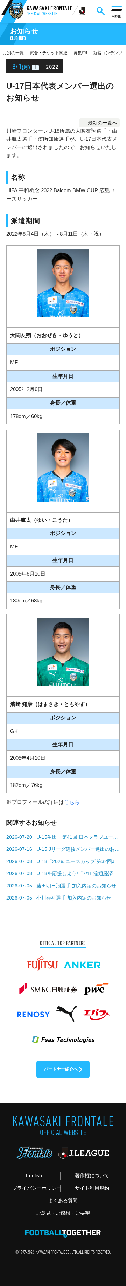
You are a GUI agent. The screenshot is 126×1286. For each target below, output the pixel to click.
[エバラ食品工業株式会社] (96, 1010)
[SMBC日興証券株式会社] (47, 985)
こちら (72, 802)
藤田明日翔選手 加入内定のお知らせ (76, 885)
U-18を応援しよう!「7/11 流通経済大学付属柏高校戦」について (78, 873)
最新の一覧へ (102, 122)
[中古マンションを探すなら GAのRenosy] (33, 1010)
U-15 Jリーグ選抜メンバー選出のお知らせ (78, 849)
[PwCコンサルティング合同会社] (96, 985)
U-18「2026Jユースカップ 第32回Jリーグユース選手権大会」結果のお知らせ (78, 861)
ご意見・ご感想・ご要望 (63, 1213)
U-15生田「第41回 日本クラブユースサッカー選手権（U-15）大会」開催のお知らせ (78, 837)
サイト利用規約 (92, 1188)
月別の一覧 (13, 52)
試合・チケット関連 (49, 52)
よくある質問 (63, 1200)
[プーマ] (66, 1010)
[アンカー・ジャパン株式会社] (82, 960)
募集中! (80, 52)
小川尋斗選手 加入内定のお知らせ (73, 898)
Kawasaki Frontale (50, 12)
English (34, 1175)
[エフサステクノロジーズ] (63, 1035)
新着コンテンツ (107, 52)
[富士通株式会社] (42, 960)
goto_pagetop (111, 1239)
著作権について (92, 1175)
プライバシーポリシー (36, 1188)
